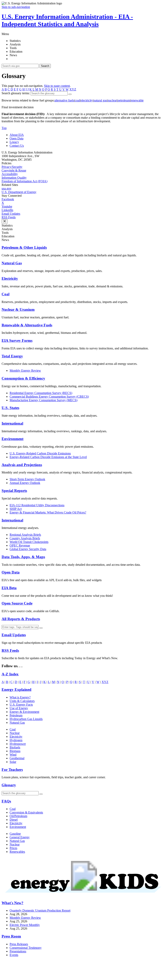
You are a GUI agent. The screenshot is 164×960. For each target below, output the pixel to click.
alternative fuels (64, 100)
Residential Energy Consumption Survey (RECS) (41, 393)
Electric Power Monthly (25, 925)
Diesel (14, 819)
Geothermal (17, 758)
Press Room (11, 936)
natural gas (100, 100)
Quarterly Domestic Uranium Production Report (40, 910)
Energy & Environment (24, 711)
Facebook (8, 199)
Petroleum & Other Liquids (24, 247)
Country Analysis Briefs (25, 538)
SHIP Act (16, 509)
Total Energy (12, 356)
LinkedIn (7, 210)
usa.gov (6, 188)
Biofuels (15, 747)
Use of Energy (19, 708)
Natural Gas (12, 263)
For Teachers (12, 769)
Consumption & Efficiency (23, 378)
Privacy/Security (12, 167)
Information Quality (14, 177)
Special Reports (14, 491)
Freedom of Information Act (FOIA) (24, 181)
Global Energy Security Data (28, 549)
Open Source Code (17, 603)
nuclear (112, 100)
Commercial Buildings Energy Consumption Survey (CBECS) (49, 396)
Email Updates (11, 213)
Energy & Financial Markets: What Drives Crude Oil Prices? (48, 512)
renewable (137, 100)
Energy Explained (16, 689)
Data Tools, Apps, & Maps (23, 557)
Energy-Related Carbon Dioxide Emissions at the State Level (48, 457)
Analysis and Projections (22, 465)
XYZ (72, 89)
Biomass (15, 751)
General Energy (20, 837)
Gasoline (15, 833)
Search (45, 65)
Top (4, 128)
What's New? (12, 903)
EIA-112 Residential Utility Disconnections (37, 505)
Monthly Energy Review (25, 370)
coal (77, 100)
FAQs (6, 801)
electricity (87, 100)
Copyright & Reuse (14, 170)
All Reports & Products (21, 619)
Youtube (7, 206)
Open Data (16, 138)
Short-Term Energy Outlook (27, 479)
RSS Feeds (9, 217)
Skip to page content (57, 85)
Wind (13, 754)
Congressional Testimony (26, 947)
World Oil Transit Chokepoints (29, 542)
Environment (12, 439)
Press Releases (19, 944)
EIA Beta (9, 588)
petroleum (123, 100)
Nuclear (15, 733)
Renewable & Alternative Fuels (27, 325)
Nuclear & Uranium (18, 309)
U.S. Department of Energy (19, 192)
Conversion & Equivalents (26, 812)
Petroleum (16, 715)
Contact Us (17, 145)
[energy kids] (82, 895)
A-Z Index (10, 674)
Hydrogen (16, 740)
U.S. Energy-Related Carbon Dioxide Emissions (40, 453)
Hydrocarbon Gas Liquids (26, 719)
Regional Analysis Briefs (25, 534)
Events (14, 955)
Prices (13, 848)
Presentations (18, 951)
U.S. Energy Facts (21, 704)
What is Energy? (20, 697)
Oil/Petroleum (18, 816)
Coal (5, 294)
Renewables (17, 851)
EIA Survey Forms (17, 340)
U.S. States (10, 408)
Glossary (9, 785)
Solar (13, 761)
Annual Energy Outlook (25, 483)
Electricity (10, 278)
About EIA (17, 134)
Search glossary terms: (16, 93)
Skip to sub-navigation (16, 7)
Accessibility (10, 174)
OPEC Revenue (20, 545)
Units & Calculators (22, 701)
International (12, 423)
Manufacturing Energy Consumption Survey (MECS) (43, 400)
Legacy (14, 142)
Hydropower (18, 743)
